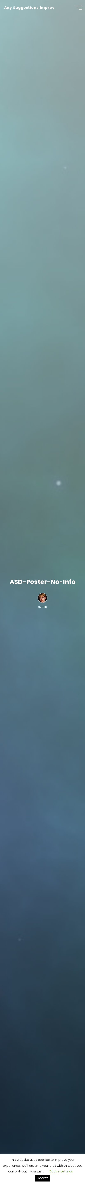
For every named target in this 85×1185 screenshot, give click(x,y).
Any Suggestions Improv (29, 7)
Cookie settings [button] (61, 1171)
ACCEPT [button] (42, 1178)
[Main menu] (78, 8)
